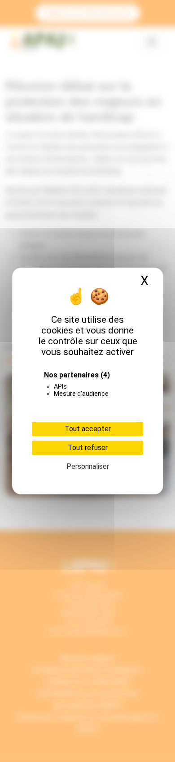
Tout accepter (88, 428)
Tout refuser (88, 447)
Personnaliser (87, 466)
